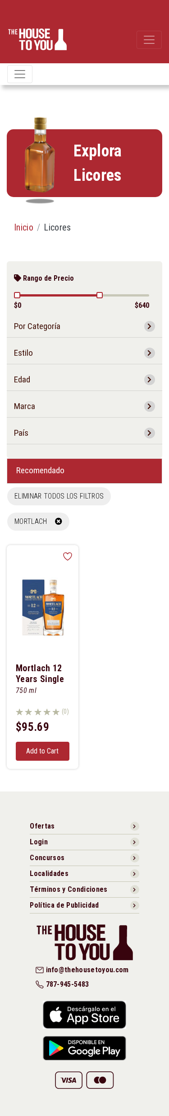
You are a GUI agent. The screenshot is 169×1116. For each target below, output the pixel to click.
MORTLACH (34, 521)
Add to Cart (42, 751)
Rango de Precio (47, 278)
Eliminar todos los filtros (59, 496)
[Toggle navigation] (149, 40)
